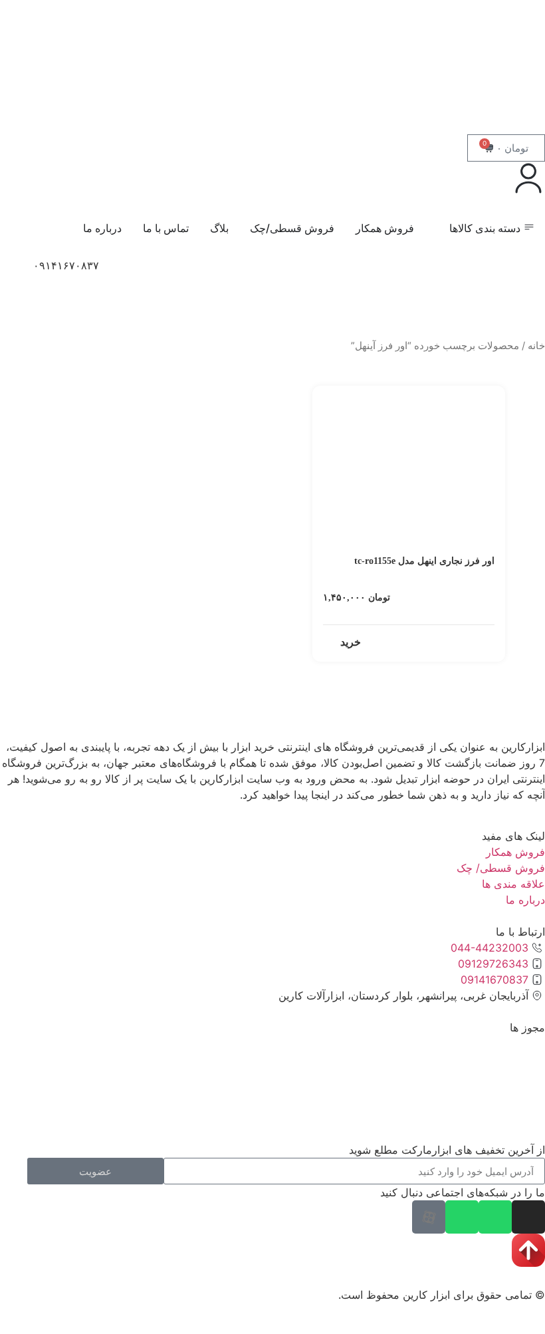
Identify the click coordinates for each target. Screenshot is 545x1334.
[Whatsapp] (495, 1217)
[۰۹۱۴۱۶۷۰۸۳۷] (16, 274)
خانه (536, 346)
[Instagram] (528, 1217)
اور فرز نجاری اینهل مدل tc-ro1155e (424, 561)
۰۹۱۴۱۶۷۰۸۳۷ (66, 265)
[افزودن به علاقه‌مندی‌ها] (329, 399)
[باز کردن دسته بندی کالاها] (440, 228)
